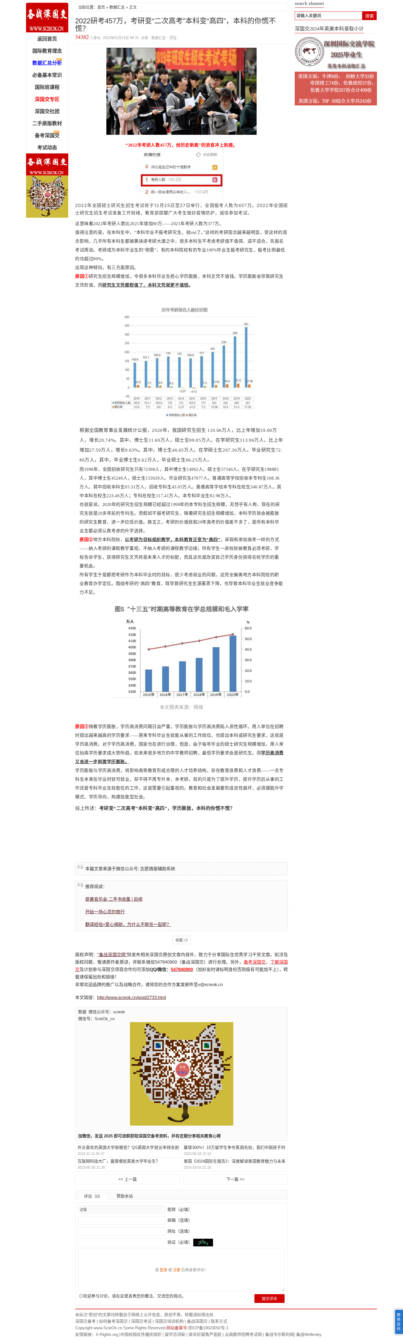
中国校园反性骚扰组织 (140, 1334)
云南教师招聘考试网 (243, 1334)
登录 (163, 1270)
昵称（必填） (179, 1209)
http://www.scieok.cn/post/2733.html (131, 997)
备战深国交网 (47, 17)
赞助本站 (125, 1196)
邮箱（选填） (179, 1220)
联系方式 (219, 1321)
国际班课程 (47, 87)
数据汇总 (117, 7)
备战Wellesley (309, 1334)
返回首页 (47, 39)
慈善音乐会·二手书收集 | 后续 (114, 899)
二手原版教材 (47, 123)
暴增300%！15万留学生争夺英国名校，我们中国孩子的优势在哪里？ (234, 1147)
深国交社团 (47, 111)
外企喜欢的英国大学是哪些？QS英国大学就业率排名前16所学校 (128, 1147)
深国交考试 (141, 1321)
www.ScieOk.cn (107, 1327)
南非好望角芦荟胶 (205, 1334)
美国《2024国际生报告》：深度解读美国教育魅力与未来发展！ (234, 1161)
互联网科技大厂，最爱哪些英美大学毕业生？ (119, 1161)
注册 (176, 1270)
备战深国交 (197, 1321)
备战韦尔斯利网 (279, 1334)
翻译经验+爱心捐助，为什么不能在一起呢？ (128, 924)
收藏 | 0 (181, 940)
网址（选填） (179, 1231)
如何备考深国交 (113, 1321)
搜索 (369, 16)
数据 (82, 1011)
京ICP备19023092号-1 (208, 1327)
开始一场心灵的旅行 (105, 912)
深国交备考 (85, 1321)
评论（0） (93, 1196)
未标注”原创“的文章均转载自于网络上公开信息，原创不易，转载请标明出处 (144, 1314)
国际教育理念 (47, 51)
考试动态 (47, 147)
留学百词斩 (175, 1334)
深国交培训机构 (169, 1321)
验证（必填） (180, 1242)
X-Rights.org (107, 1334)
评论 (173, 38)
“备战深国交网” (112, 954)
